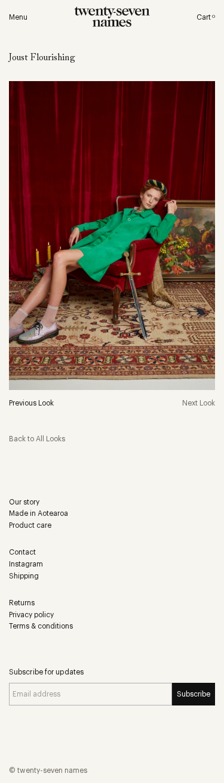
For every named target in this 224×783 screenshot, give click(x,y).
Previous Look (31, 403)
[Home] (112, 18)
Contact (22, 552)
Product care (30, 525)
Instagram (26, 564)
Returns (22, 602)
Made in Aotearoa (38, 513)
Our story (24, 502)
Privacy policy (31, 614)
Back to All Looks (37, 438)
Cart (206, 17)
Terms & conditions (41, 626)
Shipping (24, 576)
